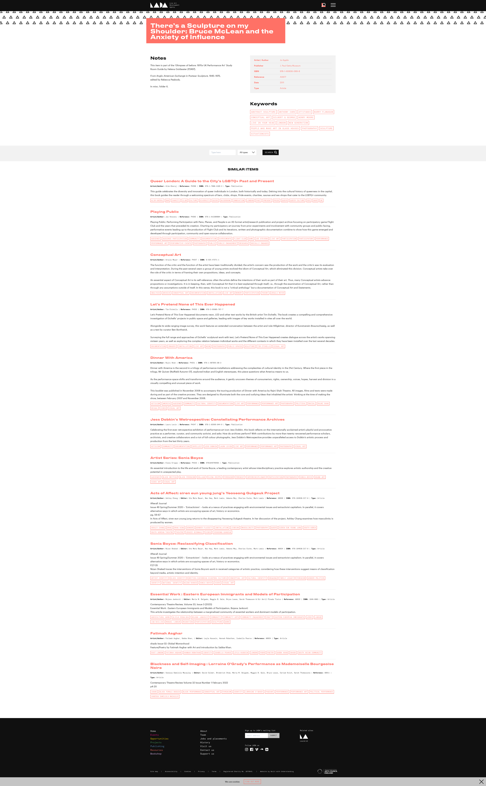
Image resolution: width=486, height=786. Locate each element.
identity (155, 583)
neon (208, 346)
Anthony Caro (287, 112)
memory (239, 293)
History (205, 742)
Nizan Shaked (190, 583)
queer (284, 200)
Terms (214, 771)
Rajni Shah (323, 403)
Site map (154, 771)
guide (215, 200)
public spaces (235, 346)
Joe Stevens (262, 239)
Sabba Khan (282, 653)
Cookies (187, 771)
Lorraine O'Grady (254, 692)
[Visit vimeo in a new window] (256, 749)
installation (214, 293)
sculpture (326, 128)
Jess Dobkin (211, 446)
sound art (320, 477)
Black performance (192, 692)
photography (309, 128)
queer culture (297, 200)
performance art (159, 243)
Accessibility (171, 771)
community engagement (253, 617)
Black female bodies (169, 692)
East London (157, 653)
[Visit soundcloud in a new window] (261, 749)
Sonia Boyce (306, 477)
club (184, 200)
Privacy (201, 771)
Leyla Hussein (241, 653)
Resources (156, 750)
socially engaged (260, 243)
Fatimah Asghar (173, 653)
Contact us (207, 750)
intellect (197, 446)
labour (318, 617)
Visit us (205, 746)
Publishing (157, 746)
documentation (209, 239)
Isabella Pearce (223, 653)
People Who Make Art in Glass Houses (275, 128)
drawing (273, 578)
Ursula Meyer (277, 293)
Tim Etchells (264, 346)
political (301, 403)
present (267, 200)
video (163, 408)
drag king (179, 528)
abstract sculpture (263, 112)
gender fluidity (204, 528)
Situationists (260, 133)
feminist (240, 477)
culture (193, 200)
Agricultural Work (160, 617)
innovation (238, 200)
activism (155, 403)
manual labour (173, 622)
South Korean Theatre (162, 532)
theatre (180, 532)
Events (154, 734)
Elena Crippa (214, 477)
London (282, 122)
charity (176, 200)
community (194, 239)
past (258, 200)
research (243, 243)
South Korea (310, 528)
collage (202, 477)
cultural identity (206, 403)
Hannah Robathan (192, 653)
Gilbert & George (284, 117)
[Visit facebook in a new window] (251, 749)
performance (322, 239)
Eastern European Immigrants (289, 617)
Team (203, 734)
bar (167, 200)
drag (169, 528)
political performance (321, 692)
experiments (225, 239)
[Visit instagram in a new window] (246, 749)
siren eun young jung (290, 528)
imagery (172, 346)
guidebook (226, 200)
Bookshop (155, 753)
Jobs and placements (213, 738)
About (203, 731)
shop (315, 200)
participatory (306, 239)
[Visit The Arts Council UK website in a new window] (319, 771)
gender (190, 528)
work (227, 622)
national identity (172, 583)
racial (311, 403)
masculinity (248, 528)
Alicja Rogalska (181, 617)
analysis (155, 293)
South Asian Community (310, 653)
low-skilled (157, 622)
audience (155, 239)
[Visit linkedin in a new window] (266, 749)
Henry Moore (306, 117)
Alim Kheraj (157, 200)
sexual (154, 408)
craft (269, 617)
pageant (269, 692)
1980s (154, 692)
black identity (178, 578)
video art (156, 482)
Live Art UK (304, 741)
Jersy (309, 617)
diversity (205, 200)
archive (166, 293)
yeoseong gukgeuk (222, 532)
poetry (270, 653)
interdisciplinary (256, 477)
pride (276, 200)
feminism (228, 477)
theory (265, 293)
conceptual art (260, 117)
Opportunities (159, 738)
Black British (170, 477)
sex (308, 200)
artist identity (159, 578)
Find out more (252, 782)
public (212, 243)
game (251, 239)
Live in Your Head (262, 122)
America (166, 403)
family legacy (286, 578)
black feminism (187, 477)
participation (289, 239)
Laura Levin (226, 446)
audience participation (175, 239)
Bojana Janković (200, 617)
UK (321, 200)
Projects (155, 742)
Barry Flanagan (323, 112)
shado (293, 653)
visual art (278, 346)
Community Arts (231, 617)
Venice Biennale (194, 532)
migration (188, 622)
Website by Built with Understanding (277, 771)
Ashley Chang (157, 528)
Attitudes (305, 112)
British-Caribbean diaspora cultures (207, 578)
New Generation (298, 122)
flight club (240, 239)
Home (153, 731)
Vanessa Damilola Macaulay (165, 696)
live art (275, 239)
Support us (207, 753)
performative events (180, 243)
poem (262, 653)
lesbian (235, 528)
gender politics (316, 578)
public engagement (227, 243)
